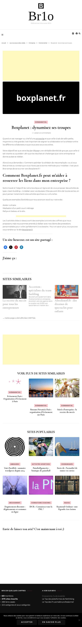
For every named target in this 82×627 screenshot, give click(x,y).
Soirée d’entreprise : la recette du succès (67, 410)
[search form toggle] (79, 33)
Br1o (41, 16)
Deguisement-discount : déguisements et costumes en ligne (15, 509)
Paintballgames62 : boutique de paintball (40, 469)
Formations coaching (40, 502)
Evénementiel (41, 122)
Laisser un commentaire (42, 133)
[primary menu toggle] (3, 34)
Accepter (27, 622)
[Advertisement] (41, 66)
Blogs (67, 502)
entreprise (40, 139)
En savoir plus (51, 622)
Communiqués (67, 464)
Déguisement (14, 502)
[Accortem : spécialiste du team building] (42, 296)
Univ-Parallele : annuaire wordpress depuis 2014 (15, 469)
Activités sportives (41, 464)
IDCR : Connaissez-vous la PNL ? (41, 508)
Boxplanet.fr (27, 230)
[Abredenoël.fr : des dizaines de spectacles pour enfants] (67, 292)
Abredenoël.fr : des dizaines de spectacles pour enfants (66, 306)
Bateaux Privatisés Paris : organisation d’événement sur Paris (41, 412)
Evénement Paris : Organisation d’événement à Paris (14, 399)
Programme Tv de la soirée (53, 596)
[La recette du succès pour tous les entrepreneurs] (15, 292)
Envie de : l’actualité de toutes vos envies (67, 469)
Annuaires (15, 464)
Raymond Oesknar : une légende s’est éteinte (67, 508)
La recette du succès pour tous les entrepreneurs (14, 304)
